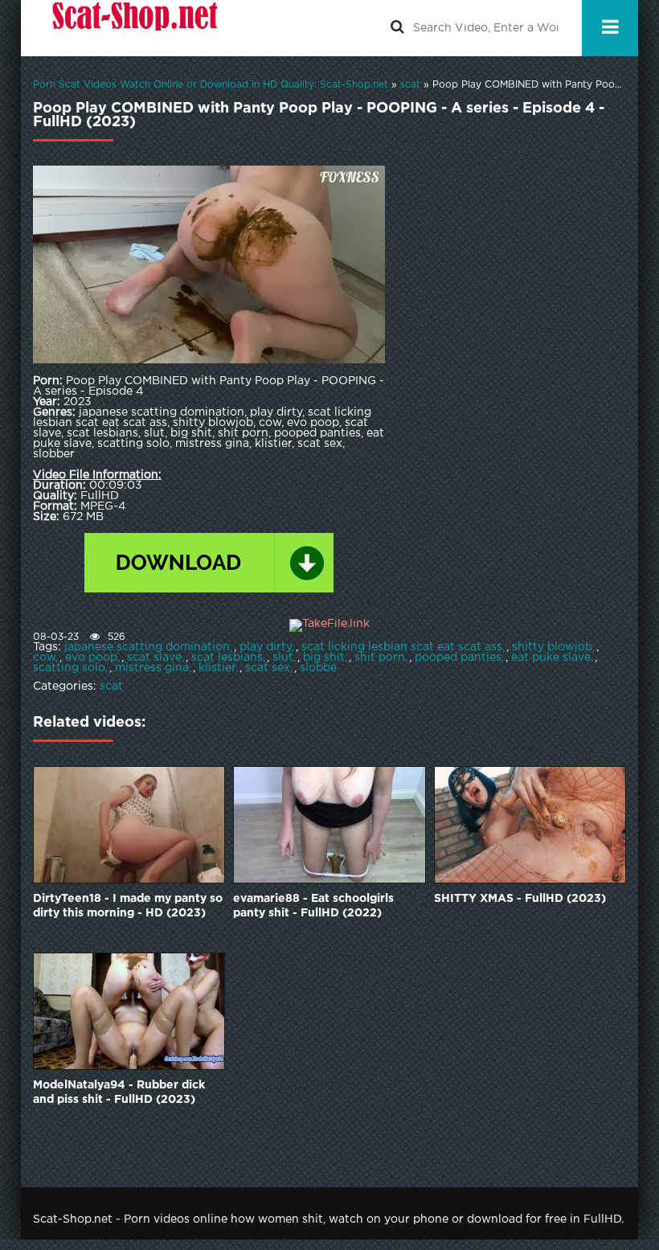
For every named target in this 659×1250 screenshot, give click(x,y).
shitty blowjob (552, 647)
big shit (324, 657)
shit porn (379, 657)
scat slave (154, 657)
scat (111, 686)
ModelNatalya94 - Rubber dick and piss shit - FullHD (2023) (119, 1092)
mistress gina (152, 668)
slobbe (318, 668)
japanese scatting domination (147, 647)
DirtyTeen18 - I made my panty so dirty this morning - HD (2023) (128, 906)
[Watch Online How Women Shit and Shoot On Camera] (133, 28)
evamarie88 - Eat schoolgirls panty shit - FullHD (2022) (313, 906)
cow (44, 657)
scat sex (267, 668)
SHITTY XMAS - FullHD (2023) (520, 899)
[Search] (397, 28)
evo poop (91, 657)
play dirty (265, 647)
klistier (217, 668)
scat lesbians (227, 657)
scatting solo (69, 668)
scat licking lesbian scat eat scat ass (401, 647)
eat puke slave (551, 657)
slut (282, 657)
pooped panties (458, 657)
